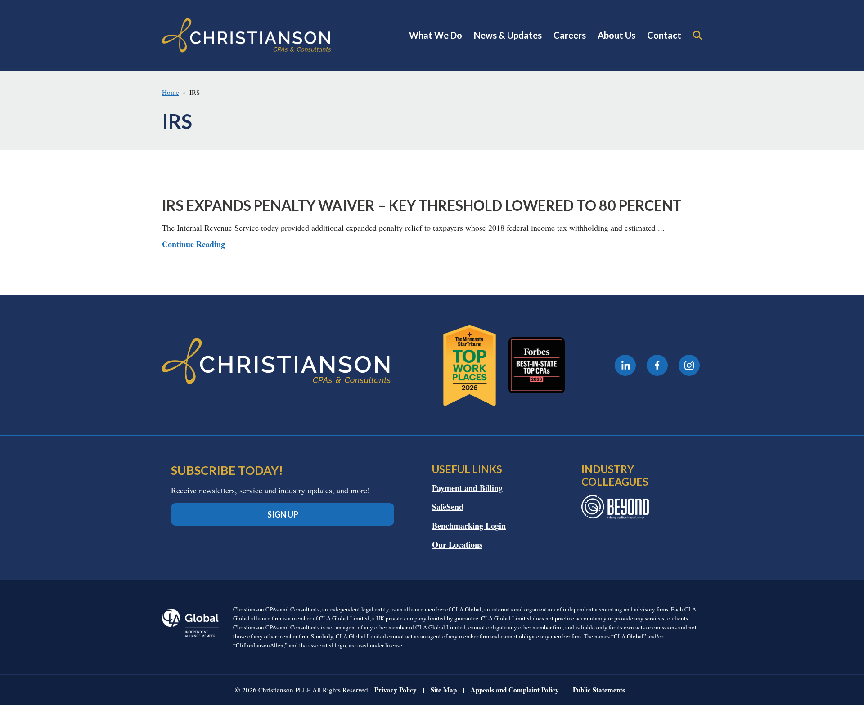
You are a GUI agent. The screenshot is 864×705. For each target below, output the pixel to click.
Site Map (444, 690)
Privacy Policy (395, 690)
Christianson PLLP (246, 35)
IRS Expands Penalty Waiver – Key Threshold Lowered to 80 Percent (422, 205)
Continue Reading (193, 244)
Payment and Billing (467, 488)
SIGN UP (282, 514)
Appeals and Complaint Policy (515, 690)
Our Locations (457, 544)
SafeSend (448, 507)
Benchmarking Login (469, 525)
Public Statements (599, 690)
